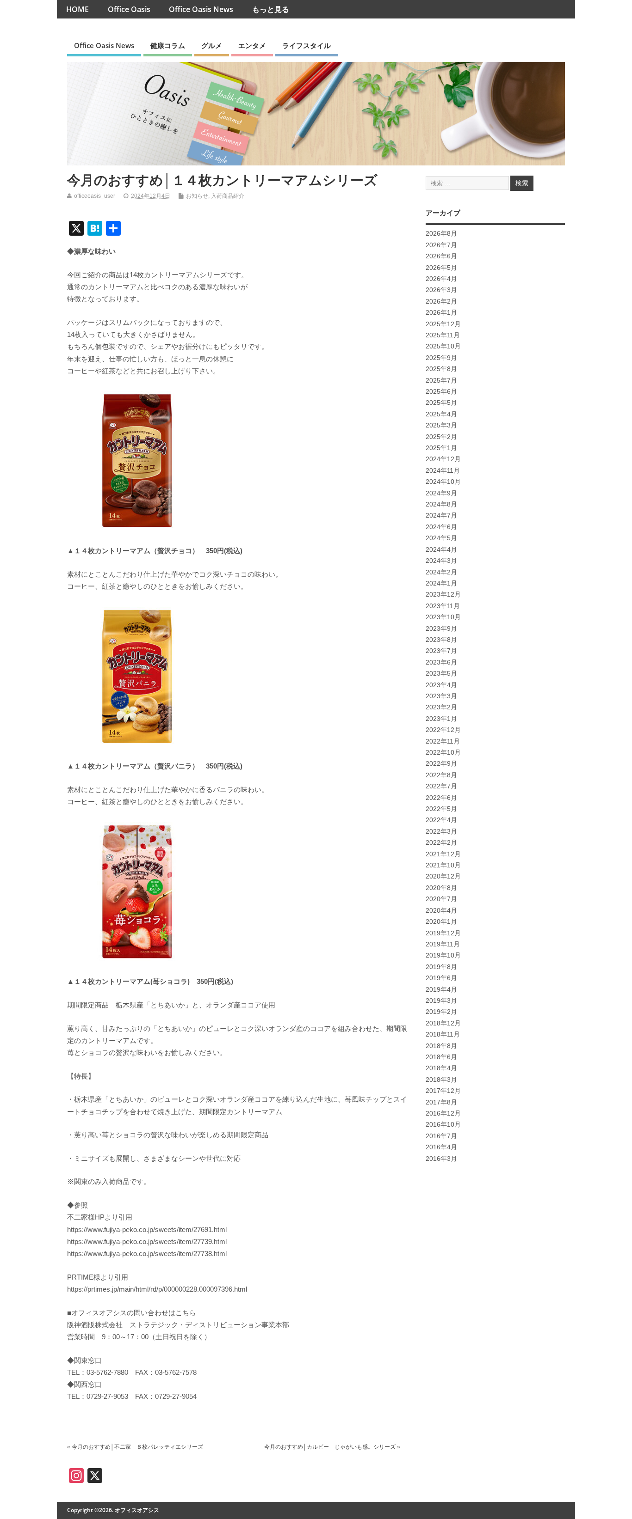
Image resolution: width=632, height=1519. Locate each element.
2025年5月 (441, 402)
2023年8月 (441, 639)
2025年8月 (441, 369)
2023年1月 (441, 718)
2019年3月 (441, 1000)
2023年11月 (443, 606)
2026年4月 (441, 278)
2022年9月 (441, 763)
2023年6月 (441, 662)
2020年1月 (441, 921)
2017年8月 (441, 1102)
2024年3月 (441, 560)
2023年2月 (441, 707)
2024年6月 (441, 527)
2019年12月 (443, 933)
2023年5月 (441, 673)
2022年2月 (441, 842)
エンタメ (252, 45)
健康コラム (167, 45)
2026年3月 (441, 290)
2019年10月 (443, 955)
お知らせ (197, 196)
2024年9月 (441, 493)
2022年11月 (443, 741)
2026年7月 (441, 245)
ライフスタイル (306, 45)
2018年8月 (441, 1046)
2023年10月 (443, 617)
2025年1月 (441, 448)
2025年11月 (443, 335)
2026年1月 (441, 312)
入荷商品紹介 (227, 196)
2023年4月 (441, 685)
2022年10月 (443, 752)
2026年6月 (441, 256)
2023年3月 (441, 696)
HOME (77, 9)
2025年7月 (441, 380)
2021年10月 (443, 865)
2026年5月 (441, 267)
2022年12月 (443, 729)
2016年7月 (441, 1136)
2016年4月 (441, 1147)
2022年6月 (441, 797)
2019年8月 (441, 967)
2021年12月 (443, 854)
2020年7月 (441, 899)
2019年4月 (441, 989)
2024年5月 (441, 538)
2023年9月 (441, 628)
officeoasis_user (94, 196)
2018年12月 (443, 1023)
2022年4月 (441, 820)
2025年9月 (441, 357)
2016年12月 (443, 1113)
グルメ (211, 45)
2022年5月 (441, 808)
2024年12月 (443, 459)
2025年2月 (441, 436)
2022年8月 (441, 775)
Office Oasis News (201, 9)
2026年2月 (441, 301)
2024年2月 (441, 572)
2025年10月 (443, 346)
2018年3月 (441, 1079)
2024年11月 (443, 470)
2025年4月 (441, 414)
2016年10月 (443, 1124)
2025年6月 (441, 391)
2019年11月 (443, 944)
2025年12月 (443, 324)
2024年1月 (441, 583)
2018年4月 (441, 1068)
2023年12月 (443, 594)
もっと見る (270, 9)
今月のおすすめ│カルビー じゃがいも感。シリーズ (330, 1447)
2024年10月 (443, 481)
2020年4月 (441, 910)
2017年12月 (443, 1090)
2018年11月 (443, 1034)
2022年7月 (441, 786)
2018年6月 (441, 1057)
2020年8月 (441, 888)
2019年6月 (441, 978)
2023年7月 (441, 650)
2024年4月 (441, 549)
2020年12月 (443, 876)
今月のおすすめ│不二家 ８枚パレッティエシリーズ (137, 1447)
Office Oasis (129, 9)
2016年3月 (441, 1158)
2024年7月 (441, 515)
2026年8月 (441, 233)
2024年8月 (441, 504)
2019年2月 (441, 1011)
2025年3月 (441, 425)
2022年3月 (441, 831)
